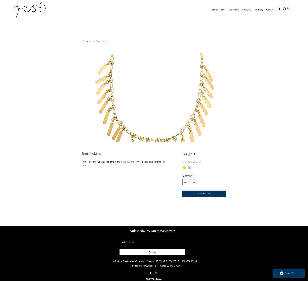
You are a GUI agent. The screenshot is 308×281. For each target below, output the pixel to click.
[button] (233, 10)
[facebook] (279, 8)
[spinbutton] (189, 182)
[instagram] (284, 8)
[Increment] (194, 182)
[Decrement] (185, 182)
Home (85, 41)
